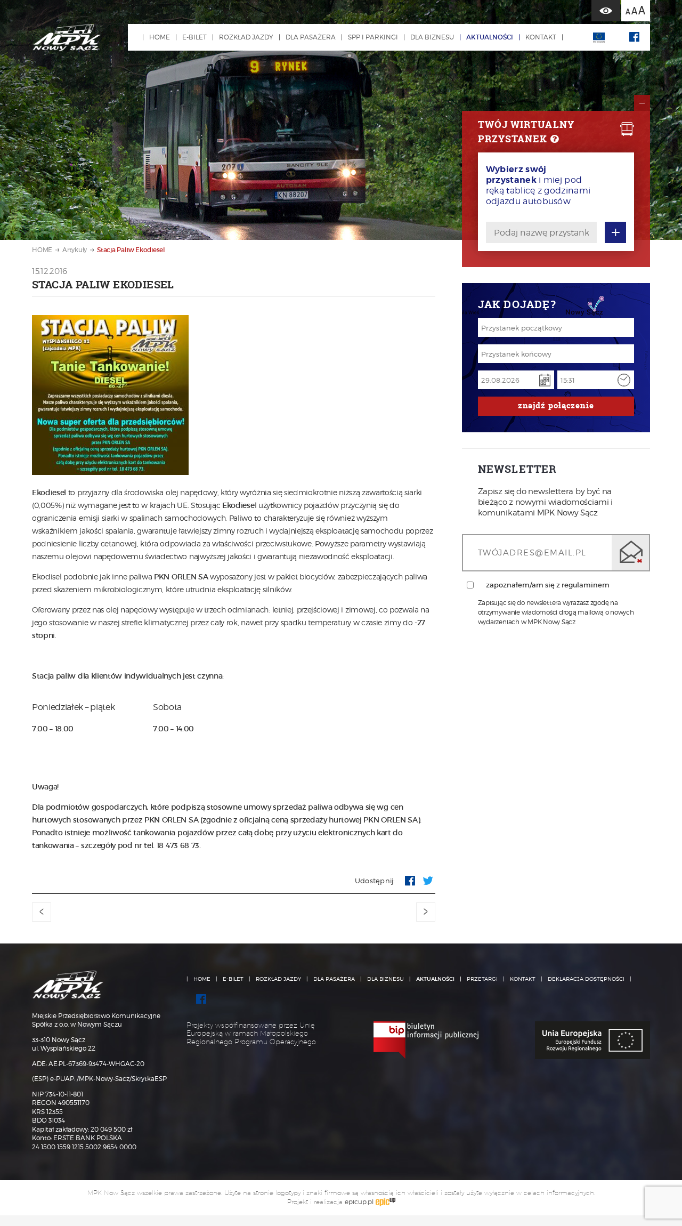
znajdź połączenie (556, 405)
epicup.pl (359, 1202)
